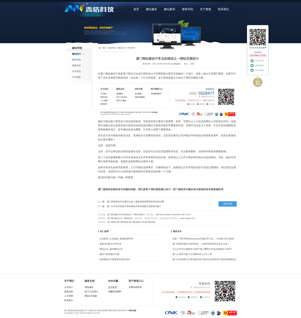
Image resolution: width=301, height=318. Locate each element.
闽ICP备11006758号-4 (118, 310)
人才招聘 (68, 296)
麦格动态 (76, 65)
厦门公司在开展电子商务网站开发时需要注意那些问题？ (134, 206)
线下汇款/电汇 (91, 291)
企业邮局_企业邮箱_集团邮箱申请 (116, 238)
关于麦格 (205, 9)
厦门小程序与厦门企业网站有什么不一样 (192, 254)
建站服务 (151, 9)
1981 (192, 64)
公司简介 (68, 287)
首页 (136, 9)
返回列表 (227, 204)
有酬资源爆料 (114, 291)
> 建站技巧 (120, 48)
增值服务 (89, 287)
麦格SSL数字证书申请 (110, 244)
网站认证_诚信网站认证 (111, 249)
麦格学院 (187, 9)
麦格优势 (68, 291)
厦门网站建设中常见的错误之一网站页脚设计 (126, 214)
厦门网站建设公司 (114, 218)
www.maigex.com (187, 218)
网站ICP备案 (91, 296)
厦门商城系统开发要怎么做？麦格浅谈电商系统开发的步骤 (135, 201)
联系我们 (223, 9)
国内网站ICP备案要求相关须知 (114, 259)
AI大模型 (76, 77)
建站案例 (169, 9)
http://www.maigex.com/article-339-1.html (173, 214)
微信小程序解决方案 (109, 254)
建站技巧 (76, 54)
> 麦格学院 (111, 48)
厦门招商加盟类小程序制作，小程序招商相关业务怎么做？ (201, 244)
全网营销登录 (135, 287)
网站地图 (132, 310)
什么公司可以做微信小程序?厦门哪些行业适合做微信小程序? (202, 249)
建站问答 (76, 59)
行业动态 (76, 71)
